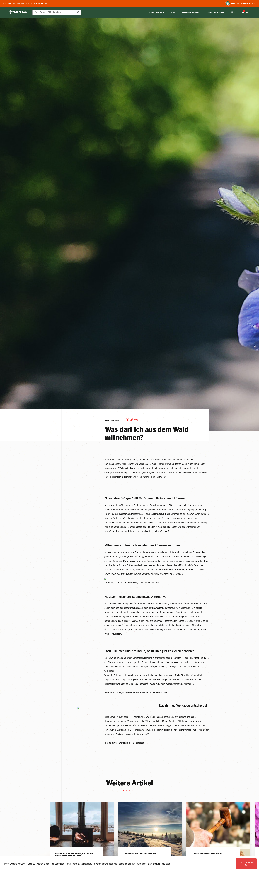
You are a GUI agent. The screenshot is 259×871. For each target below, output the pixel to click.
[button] (128, 420)
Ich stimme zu (246, 863)
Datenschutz (154, 863)
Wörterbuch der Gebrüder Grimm (174, 569)
